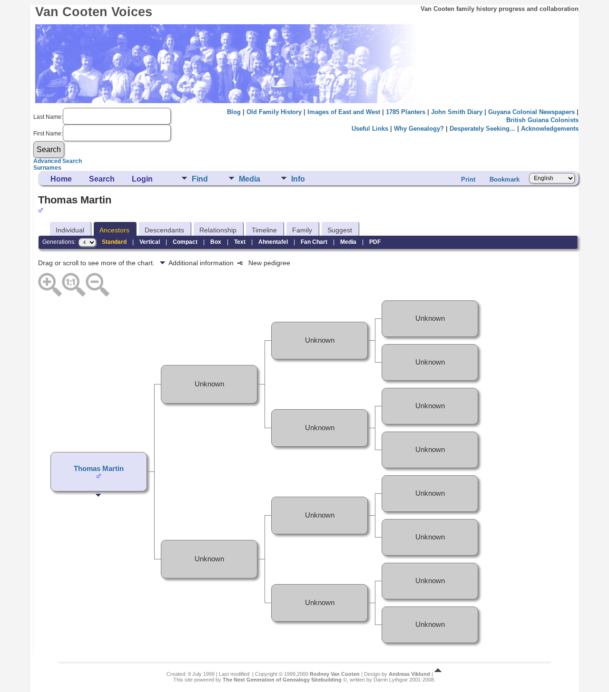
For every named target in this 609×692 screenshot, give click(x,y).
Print (468, 179)
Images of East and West (343, 111)
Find (200, 179)
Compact (185, 242)
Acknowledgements (550, 128)
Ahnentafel (273, 242)
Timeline (264, 230)
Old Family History (274, 111)
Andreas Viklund (409, 674)
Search (102, 179)
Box (215, 242)
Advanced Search (57, 161)
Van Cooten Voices (93, 12)
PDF (375, 242)
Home (61, 179)
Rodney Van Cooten (335, 674)
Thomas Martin (99, 468)
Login (142, 179)
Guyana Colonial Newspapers (531, 111)
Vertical (149, 242)
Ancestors (114, 230)
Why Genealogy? (419, 128)
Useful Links (370, 128)
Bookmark (505, 179)
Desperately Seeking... (482, 128)
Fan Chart (314, 242)
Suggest (339, 230)
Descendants (164, 230)
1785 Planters (405, 111)
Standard (114, 242)
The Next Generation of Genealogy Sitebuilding (282, 679)
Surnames (47, 167)
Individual (70, 230)
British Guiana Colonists (542, 120)
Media (249, 179)
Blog (234, 111)
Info (298, 179)
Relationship (217, 230)
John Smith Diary (456, 111)
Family (302, 230)
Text (240, 242)
